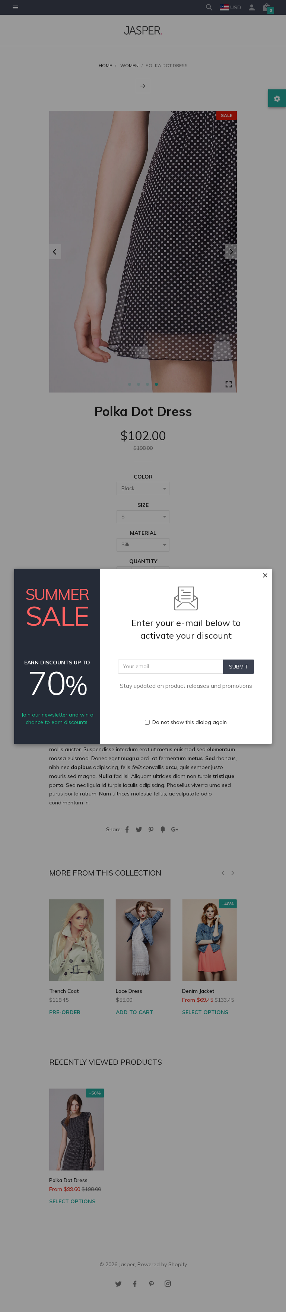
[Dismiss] (265, 575)
